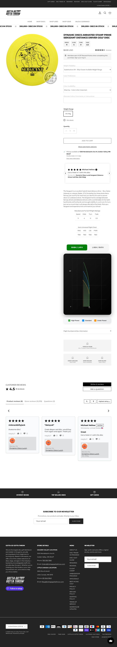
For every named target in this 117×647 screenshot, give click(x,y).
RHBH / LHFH (77, 247)
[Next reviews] (109, 173)
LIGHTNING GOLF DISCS (93, 634)
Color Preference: (70, 76)
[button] (87, 173)
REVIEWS (77, 1)
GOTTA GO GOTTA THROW (75, 634)
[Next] (107, 411)
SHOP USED (54, 21)
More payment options (87, 147)
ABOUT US (73, 550)
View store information (73, 158)
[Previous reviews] (65, 173)
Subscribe (76, 521)
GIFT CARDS (51, 1)
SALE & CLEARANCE (82, 21)
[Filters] (93, 401)
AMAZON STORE (106, 637)
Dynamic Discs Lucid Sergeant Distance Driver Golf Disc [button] (20, 448)
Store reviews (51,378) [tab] (33, 401)
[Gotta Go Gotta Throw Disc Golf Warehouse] (13, 13)
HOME (30, 21)
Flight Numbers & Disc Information (76, 331)
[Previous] (9, 411)
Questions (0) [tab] (49, 401)
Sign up (77, 58)
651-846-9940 (47, 578)
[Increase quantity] (75, 130)
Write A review (97, 384)
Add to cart (87, 141)
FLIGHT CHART (97, 1)
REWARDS (69, 1)
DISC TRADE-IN (60, 1)
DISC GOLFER (52, 634)
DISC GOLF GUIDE (86, 1)
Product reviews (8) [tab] (15, 401)
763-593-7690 (47, 560)
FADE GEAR (61, 634)
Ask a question (97, 389)
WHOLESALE (107, 1)
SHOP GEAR (66, 21)
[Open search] (87, 401)
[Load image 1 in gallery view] (32, 60)
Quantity (67, 126)
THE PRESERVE (106, 634)
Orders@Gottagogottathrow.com (53, 564)
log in (84, 58)
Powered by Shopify (18, 633)
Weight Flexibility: (70, 66)
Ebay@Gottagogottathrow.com (53, 582)
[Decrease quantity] (66, 130)
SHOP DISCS (40, 21)
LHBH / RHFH (98, 247)
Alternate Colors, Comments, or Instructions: (79, 96)
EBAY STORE (95, 637)
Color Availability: (69, 86)
